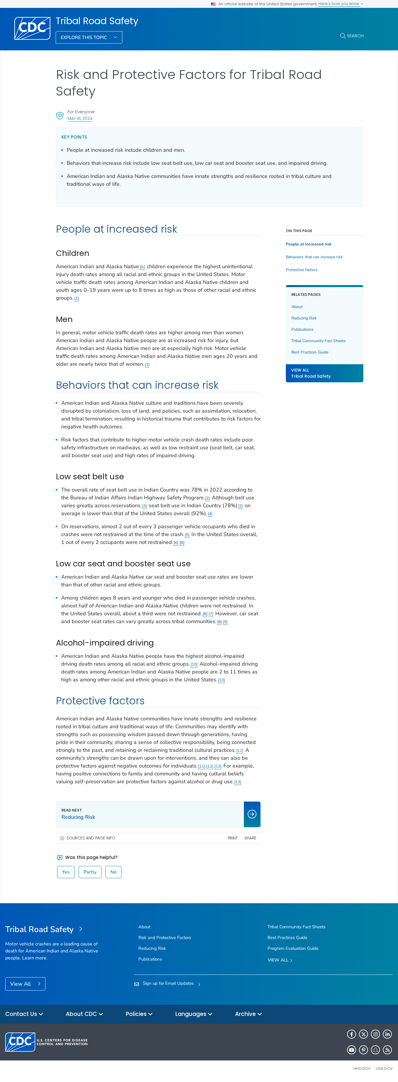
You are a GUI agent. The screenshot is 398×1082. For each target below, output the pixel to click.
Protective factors (302, 270)
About (297, 307)
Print (233, 838)
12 (209, 766)
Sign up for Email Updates (168, 983)
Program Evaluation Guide (292, 948)
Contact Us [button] (21, 1014)
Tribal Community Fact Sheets (318, 341)
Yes (66, 872)
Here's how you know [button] (339, 3)
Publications (302, 329)
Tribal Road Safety (97, 21)
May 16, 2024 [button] (80, 118)
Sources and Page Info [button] (91, 838)
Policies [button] (137, 1014)
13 (218, 766)
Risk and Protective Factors (164, 937)
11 (239, 750)
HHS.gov (362, 1068)
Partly (90, 872)
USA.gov (384, 1068)
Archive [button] (246, 1014)
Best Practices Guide (309, 352)
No (113, 872)
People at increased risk (309, 244)
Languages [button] (191, 1014)
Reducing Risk (304, 318)
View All (21, 983)
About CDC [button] (82, 1014)
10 (194, 664)
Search (355, 36)
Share (250, 838)
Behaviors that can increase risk (314, 257)
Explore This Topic (84, 37)
